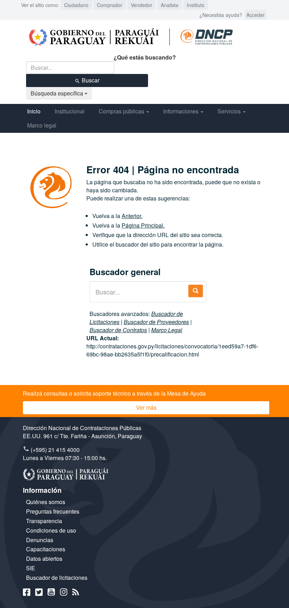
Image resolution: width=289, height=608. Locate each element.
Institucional (70, 111)
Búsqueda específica (58, 93)
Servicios (229, 111)
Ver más (146, 407)
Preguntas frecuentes (52, 511)
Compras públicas (122, 111)
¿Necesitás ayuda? (220, 14)
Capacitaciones (45, 549)
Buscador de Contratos (118, 330)
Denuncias (39, 540)
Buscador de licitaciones (56, 577)
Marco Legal (166, 330)
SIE (30, 568)
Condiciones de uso (51, 530)
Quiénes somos (45, 502)
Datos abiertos (44, 558)
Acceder (255, 14)
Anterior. (132, 216)
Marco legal (41, 125)
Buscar (89, 80)
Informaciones (181, 111)
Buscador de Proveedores (156, 322)
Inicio (34, 111)
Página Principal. (143, 225)
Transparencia (44, 521)
